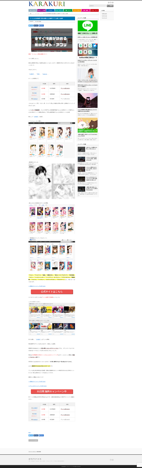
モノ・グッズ (32, 10)
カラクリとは (104, 15)
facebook (113, 2)
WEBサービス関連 (41, 10)
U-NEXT (32, 74)
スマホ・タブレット (59, 10)
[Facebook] (113, 460)
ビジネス (50, 10)
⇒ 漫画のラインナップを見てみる (36, 286)
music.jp (45, 74)
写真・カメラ (68, 10)
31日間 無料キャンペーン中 (52, 391)
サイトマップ (104, 17)
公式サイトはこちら (52, 291)
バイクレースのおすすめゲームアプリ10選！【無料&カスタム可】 (91, 159)
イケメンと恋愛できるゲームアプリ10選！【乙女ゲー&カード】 (91, 169)
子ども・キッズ (94, 10)
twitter (111, 2)
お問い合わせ (104, 13)
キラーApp (39, 21)
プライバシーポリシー (32, 451)
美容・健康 (85, 10)
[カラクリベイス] (46, 8)
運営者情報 (39, 451)
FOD (38, 74)
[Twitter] (111, 460)
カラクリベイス (34, 459)
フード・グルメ (77, 10)
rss (109, 2)
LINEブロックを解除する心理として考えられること (91, 148)
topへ (29, 432)
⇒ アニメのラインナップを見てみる (37, 386)
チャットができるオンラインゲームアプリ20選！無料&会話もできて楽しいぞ (91, 178)
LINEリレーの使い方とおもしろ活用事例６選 (87, 37)
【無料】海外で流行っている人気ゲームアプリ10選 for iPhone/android (92, 188)
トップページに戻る (33, 440)
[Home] (30, 13)
